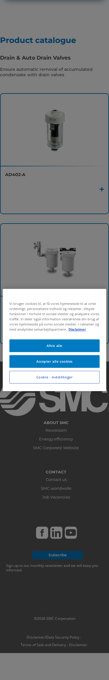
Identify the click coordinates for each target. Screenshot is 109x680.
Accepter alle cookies (54, 361)
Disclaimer (77, 329)
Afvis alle (54, 345)
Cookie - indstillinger (54, 377)
